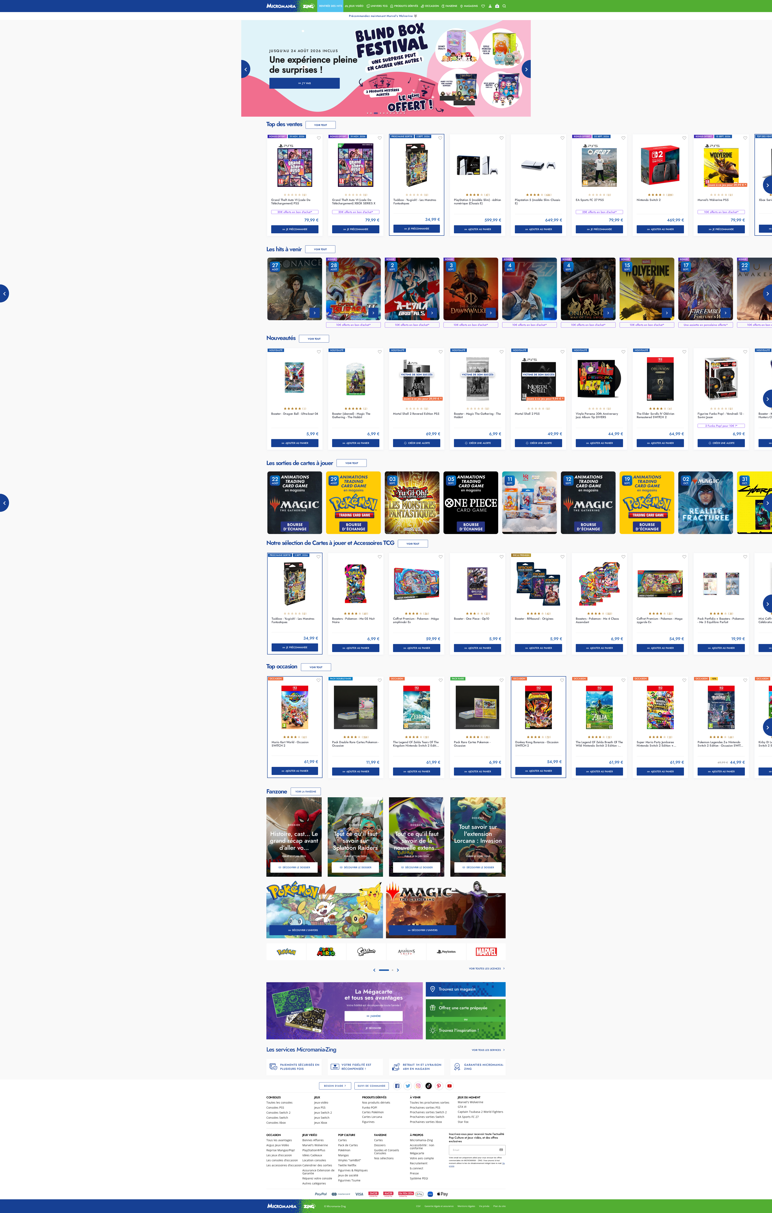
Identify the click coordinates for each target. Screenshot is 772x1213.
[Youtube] (449, 1085)
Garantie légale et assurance (439, 1206)
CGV (418, 1206)
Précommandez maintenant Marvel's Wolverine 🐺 (383, 16)
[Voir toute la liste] (483, 6)
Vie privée (484, 1206)
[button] (330, 6)
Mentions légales (466, 1206)
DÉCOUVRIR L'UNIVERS (305, 930)
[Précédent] (245, 69)
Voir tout (320, 125)
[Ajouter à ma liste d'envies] (318, 138)
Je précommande (296, 229)
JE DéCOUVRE (373, 1028)
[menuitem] (330, 6)
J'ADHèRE (376, 1016)
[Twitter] (407, 1085)
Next (767, 185)
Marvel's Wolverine (470, 1102)
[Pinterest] (439, 1085)
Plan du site (499, 1206)
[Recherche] (504, 6)
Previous (4, 293)
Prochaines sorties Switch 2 (428, 1112)
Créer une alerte (419, 443)
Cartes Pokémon (373, 1112)
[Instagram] (418, 1085)
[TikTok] (428, 1085)
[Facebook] (397, 1085)
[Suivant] (526, 69)
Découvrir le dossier (296, 867)
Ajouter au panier (479, 229)
